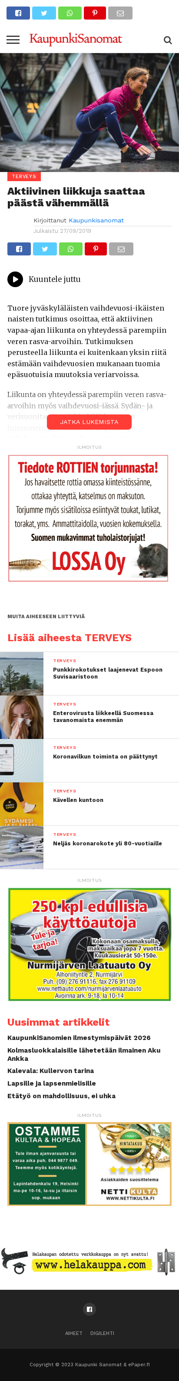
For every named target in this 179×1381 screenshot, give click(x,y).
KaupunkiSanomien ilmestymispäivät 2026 (79, 1038)
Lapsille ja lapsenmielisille (51, 1083)
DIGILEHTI (102, 1333)
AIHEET (74, 1333)
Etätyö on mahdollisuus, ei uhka (61, 1096)
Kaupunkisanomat (96, 220)
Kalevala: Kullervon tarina (50, 1071)
